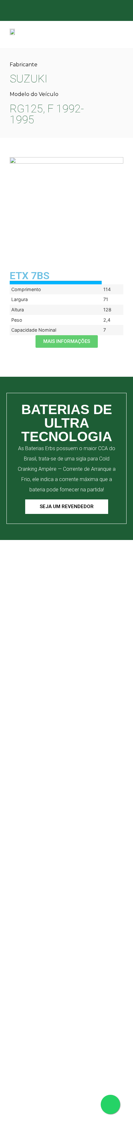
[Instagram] (83, 11)
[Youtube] (108, 11)
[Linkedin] (95, 11)
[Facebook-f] (70, 11)
